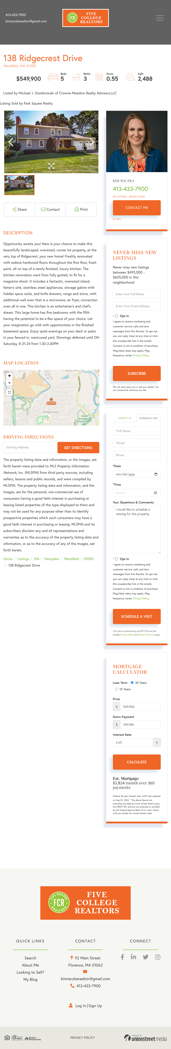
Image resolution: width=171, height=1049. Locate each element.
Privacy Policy (141, 355)
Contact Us (124, 418)
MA (36, 559)
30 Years (141, 683)
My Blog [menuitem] (30, 979)
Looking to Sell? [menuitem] (30, 972)
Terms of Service (146, 634)
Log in (80, 1005)
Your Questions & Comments (133, 502)
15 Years (125, 689)
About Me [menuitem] (30, 965)
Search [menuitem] (30, 957)
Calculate (137, 762)
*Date (117, 466)
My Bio (117, 219)
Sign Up (95, 1005)
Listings (23, 559)
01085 (88, 559)
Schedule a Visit (148, 418)
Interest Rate (122, 735)
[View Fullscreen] (9, 392)
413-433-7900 (16, 15)
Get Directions (78, 447)
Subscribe (137, 373)
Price (116, 699)
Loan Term (120, 683)
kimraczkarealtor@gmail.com (26, 21)
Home (7, 559)
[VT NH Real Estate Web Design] (145, 1038)
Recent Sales (137, 196)
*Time (117, 484)
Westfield (71, 559)
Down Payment (123, 717)
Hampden (51, 559)
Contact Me (136, 208)
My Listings (120, 196)
